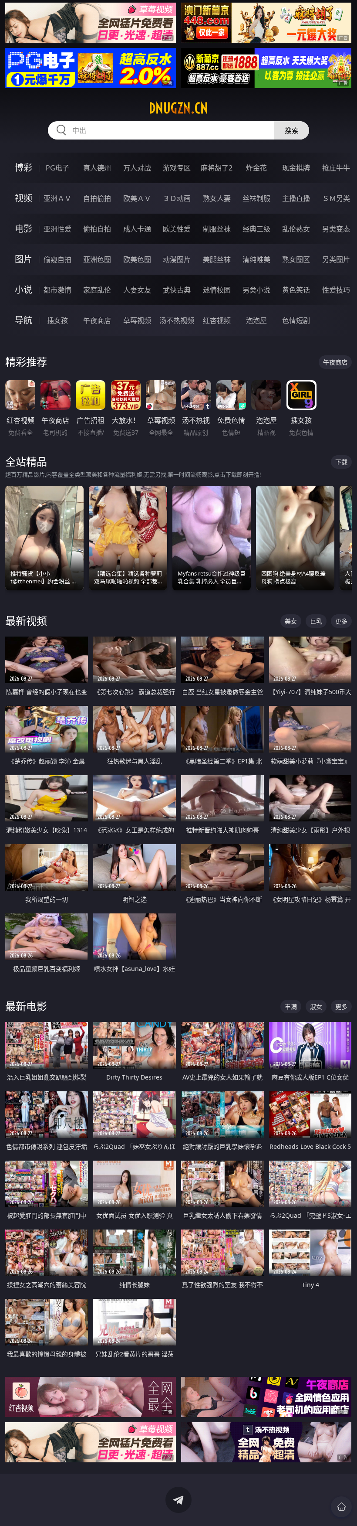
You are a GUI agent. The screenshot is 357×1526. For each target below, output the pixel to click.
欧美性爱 (177, 229)
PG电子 (57, 168)
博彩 (23, 168)
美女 (291, 621)
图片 (23, 259)
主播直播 (296, 198)
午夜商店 (97, 320)
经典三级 (256, 229)
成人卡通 (137, 229)
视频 (23, 198)
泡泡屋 (256, 320)
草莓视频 (137, 320)
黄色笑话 (296, 290)
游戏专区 (177, 168)
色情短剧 (296, 320)
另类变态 (336, 229)
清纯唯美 (256, 259)
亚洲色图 (97, 259)
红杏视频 (217, 320)
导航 (23, 320)
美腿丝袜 (217, 259)
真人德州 (97, 168)
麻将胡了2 (216, 168)
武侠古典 (177, 290)
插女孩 (57, 320)
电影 (23, 229)
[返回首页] (341, 1506)
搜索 (292, 130)
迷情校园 (217, 290)
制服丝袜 (217, 229)
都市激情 (57, 290)
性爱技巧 (336, 290)
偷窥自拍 (57, 259)
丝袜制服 (256, 198)
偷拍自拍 (97, 229)
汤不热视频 (176, 320)
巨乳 (316, 621)
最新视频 (26, 620)
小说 (23, 290)
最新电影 (26, 1006)
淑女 (316, 1006)
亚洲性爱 (57, 229)
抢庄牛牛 (336, 168)
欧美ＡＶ (137, 198)
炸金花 (256, 168)
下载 (341, 462)
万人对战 (137, 168)
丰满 (291, 1006)
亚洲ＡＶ (57, 198)
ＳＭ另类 (336, 198)
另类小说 (256, 290)
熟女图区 (296, 259)
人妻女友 (137, 290)
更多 (341, 621)
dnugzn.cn (178, 108)
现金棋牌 (296, 168)
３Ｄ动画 (177, 198)
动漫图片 (177, 259)
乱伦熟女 (296, 229)
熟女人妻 (217, 198)
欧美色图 (137, 259)
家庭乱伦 (97, 290)
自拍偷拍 (97, 198)
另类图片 (336, 259)
